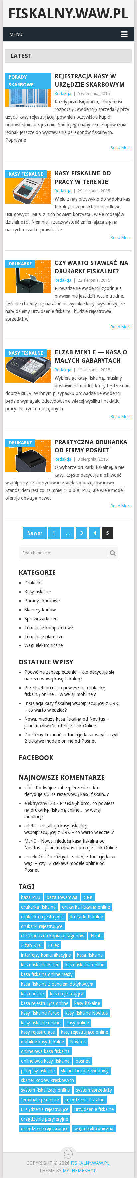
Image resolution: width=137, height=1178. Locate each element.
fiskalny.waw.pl (68, 13)
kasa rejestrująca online (44, 1003)
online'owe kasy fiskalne (45, 1061)
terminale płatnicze (40, 1099)
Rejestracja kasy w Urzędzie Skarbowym (90, 80)
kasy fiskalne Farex (40, 1013)
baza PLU (30, 897)
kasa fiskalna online (84, 964)
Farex (53, 945)
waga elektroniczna (93, 1128)
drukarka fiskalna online (86, 907)
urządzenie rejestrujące (44, 1128)
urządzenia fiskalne (84, 1099)
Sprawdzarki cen (41, 618)
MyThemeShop (79, 1170)
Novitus (78, 1041)
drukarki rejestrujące (41, 926)
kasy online (78, 1022)
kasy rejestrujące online (84, 1032)
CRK (88, 897)
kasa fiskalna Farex (40, 964)
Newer (34, 533)
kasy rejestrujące (38, 1032)
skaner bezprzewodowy (85, 1070)
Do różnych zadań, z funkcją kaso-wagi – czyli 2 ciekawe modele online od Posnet (70, 863)
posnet (83, 1061)
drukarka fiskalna (38, 907)
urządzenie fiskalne (94, 1109)
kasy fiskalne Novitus (86, 1013)
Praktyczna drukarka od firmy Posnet (91, 446)
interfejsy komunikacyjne (46, 955)
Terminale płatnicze (43, 636)
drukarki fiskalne (86, 916)
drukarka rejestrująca (42, 916)
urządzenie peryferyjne (44, 1119)
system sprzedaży (94, 1090)
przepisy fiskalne (38, 1070)
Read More (121, 147)
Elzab (96, 935)
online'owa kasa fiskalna (45, 1051)
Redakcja (63, 93)
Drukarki (33, 582)
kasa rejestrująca (66, 993)
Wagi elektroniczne (43, 645)
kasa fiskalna (90, 955)
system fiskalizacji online (45, 1090)
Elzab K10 (31, 945)
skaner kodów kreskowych (47, 1080)
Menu (15, 34)
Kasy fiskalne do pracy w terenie (83, 177)
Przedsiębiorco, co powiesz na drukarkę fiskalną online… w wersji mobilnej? (69, 810)
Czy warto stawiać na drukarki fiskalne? (91, 267)
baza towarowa (62, 897)
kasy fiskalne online (40, 1022)
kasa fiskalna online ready (47, 974)
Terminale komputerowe (48, 627)
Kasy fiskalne (37, 591)
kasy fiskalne (87, 1003)
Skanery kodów (40, 609)
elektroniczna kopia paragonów (52, 935)
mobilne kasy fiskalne (42, 1041)
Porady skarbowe (42, 600)
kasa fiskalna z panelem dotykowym (57, 984)
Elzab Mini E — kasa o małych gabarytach (91, 356)
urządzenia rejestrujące (44, 1109)
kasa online (32, 993)
